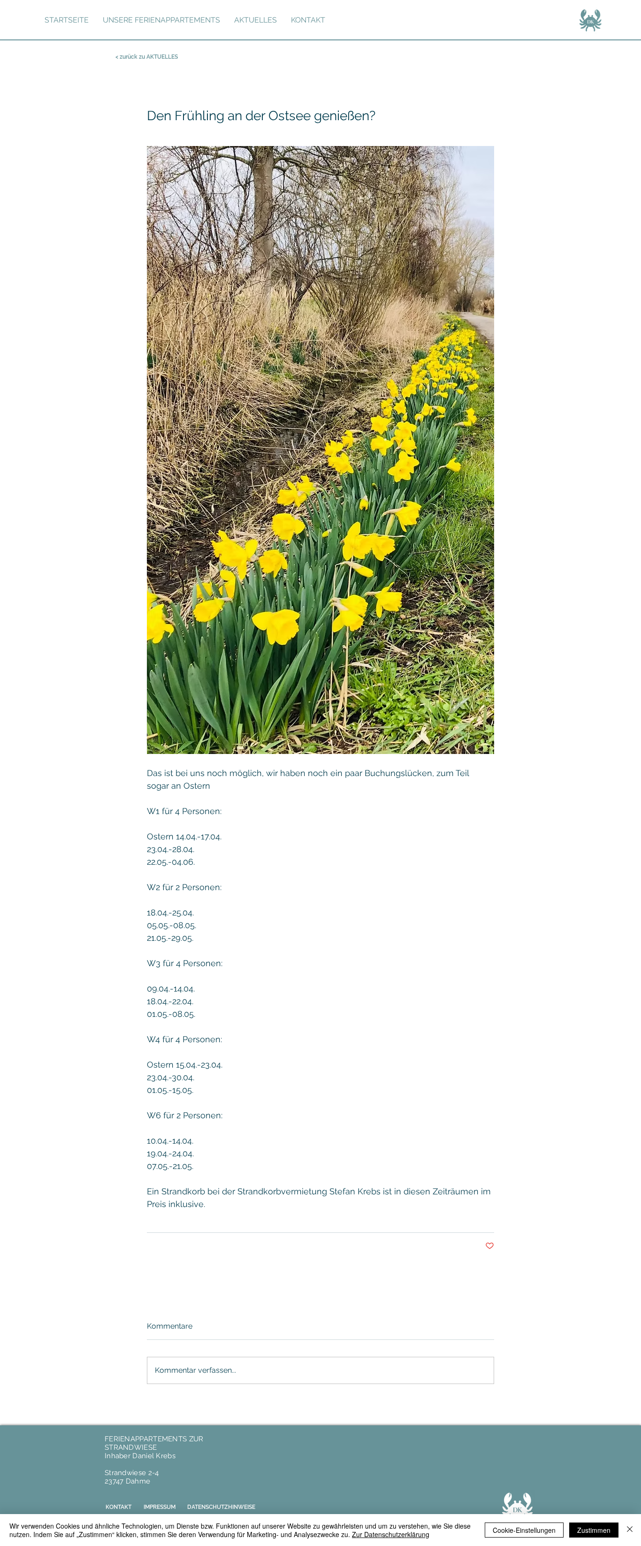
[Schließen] (629, 1530)
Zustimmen (593, 1530)
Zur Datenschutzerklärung (390, 1534)
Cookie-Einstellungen (524, 1530)
